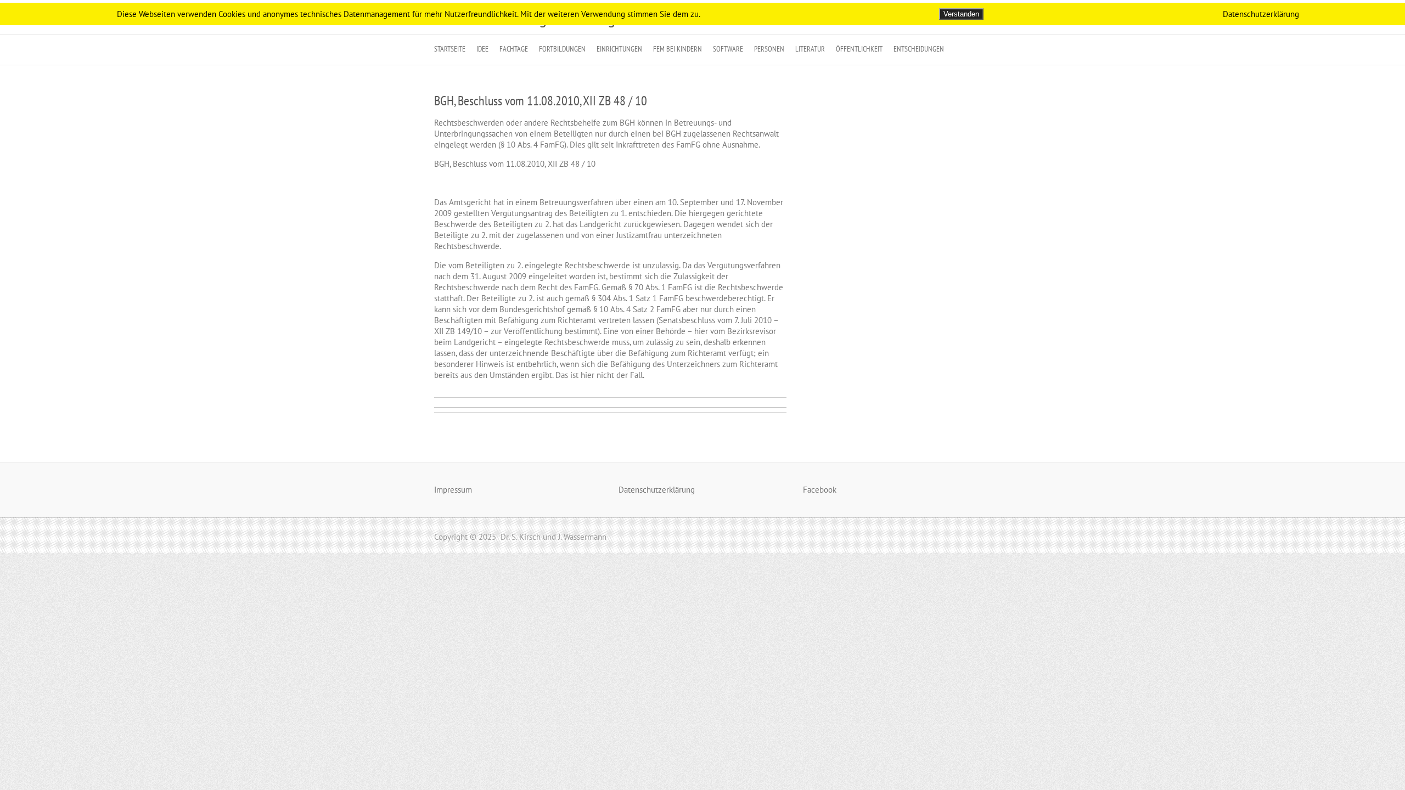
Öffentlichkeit (859, 49)
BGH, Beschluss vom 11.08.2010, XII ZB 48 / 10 (540, 100)
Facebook (819, 489)
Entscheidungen (918, 49)
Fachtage (513, 49)
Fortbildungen (562, 49)
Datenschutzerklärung (657, 489)
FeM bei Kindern (677, 49)
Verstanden (961, 14)
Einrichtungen (619, 49)
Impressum (453, 489)
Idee (482, 49)
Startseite (449, 49)
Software (728, 49)
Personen (769, 49)
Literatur (810, 49)
